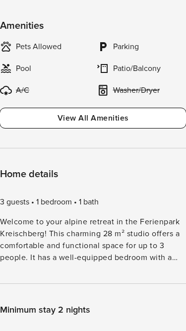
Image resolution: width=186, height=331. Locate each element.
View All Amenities (93, 118)
